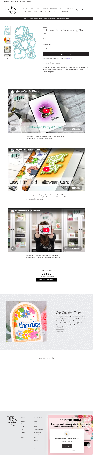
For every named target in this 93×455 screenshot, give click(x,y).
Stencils (23, 432)
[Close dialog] (91, 417)
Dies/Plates (34, 8)
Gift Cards (24, 437)
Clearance (23, 435)
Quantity (47, 45)
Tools (27, 11)
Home (44, 27)
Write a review (46, 280)
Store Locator (14, 1)
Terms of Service (38, 435)
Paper (22, 426)
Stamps (23, 8)
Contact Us (29, 1)
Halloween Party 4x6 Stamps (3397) (65, 69)
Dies (22, 424)
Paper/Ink (68, 8)
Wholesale (6, 1)
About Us (22, 1)
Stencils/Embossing (51, 8)
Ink (22, 429)
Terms (45, 448)
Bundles (37, 11)
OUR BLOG (60, 331)
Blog (35, 426)
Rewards (55, 11)
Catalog (36, 440)
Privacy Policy (38, 432)
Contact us (37, 424)
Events (65, 11)
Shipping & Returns (39, 429)
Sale (46, 11)
